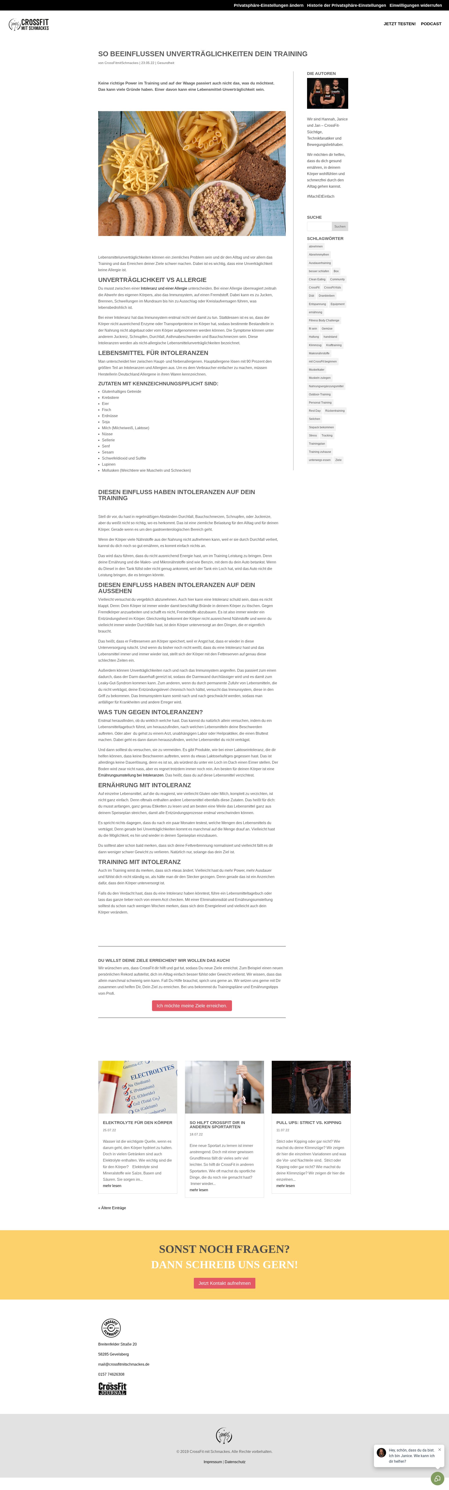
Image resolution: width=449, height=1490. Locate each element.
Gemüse (327, 328)
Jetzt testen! (400, 24)
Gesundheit (165, 63)
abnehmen (316, 246)
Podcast (431, 24)
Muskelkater (316, 369)
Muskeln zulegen (320, 378)
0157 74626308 (111, 1374)
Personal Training (320, 402)
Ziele (338, 460)
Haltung (314, 336)
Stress (313, 435)
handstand (330, 336)
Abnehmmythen (319, 254)
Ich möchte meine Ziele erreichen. (192, 1005)
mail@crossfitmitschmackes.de (123, 1364)
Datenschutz (235, 1462)
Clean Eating (317, 279)
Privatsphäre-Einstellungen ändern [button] (269, 5)
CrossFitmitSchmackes (121, 63)
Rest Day (315, 410)
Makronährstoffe (319, 353)
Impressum (213, 1462)
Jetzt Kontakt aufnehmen (225, 1283)
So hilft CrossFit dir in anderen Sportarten (217, 1124)
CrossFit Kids (332, 287)
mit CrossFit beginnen (323, 361)
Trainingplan (317, 443)
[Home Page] (29, 23)
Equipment (337, 304)
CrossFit (314, 287)
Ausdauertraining (320, 263)
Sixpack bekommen (321, 427)
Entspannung (317, 304)
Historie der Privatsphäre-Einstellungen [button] (346, 5)
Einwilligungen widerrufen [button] (416, 5)
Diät (311, 295)
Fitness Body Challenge (324, 320)
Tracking (327, 435)
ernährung (315, 312)
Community (337, 279)
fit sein (313, 328)
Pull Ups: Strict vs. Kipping (308, 1122)
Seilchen (314, 419)
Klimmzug (315, 345)
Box (336, 271)
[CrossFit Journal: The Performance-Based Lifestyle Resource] (112, 1393)
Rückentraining (335, 410)
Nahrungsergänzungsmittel (326, 386)
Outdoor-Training (320, 394)
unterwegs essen (320, 460)
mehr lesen (112, 1186)
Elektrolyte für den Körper (137, 1122)
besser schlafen (319, 271)
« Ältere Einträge (112, 1208)
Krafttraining (334, 345)
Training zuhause (320, 451)
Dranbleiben (327, 295)
